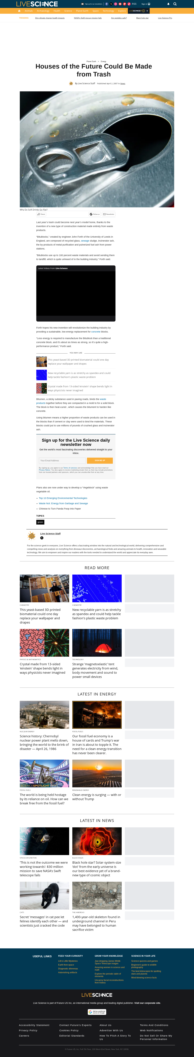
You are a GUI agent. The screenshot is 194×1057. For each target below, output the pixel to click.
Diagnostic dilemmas (68, 969)
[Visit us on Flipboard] (124, 4)
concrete (95, 331)
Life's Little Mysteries (68, 961)
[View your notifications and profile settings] (168, 4)
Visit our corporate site (147, 1003)
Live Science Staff (86, 83)
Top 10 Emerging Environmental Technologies (63, 498)
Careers (24, 1035)
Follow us (96, 214)
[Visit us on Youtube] (120, 4)
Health (57, 10)
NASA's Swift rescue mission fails (88, 18)
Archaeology (43, 10)
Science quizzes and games (144, 961)
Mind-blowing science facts (144, 977)
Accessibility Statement (34, 1025)
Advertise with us (111, 1030)
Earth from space (66, 965)
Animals (29, 10)
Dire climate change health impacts (50, 18)
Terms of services (70, 468)
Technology (108, 10)
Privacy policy (28, 1030)
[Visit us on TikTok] (129, 4)
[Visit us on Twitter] (111, 4)
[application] (75, 293)
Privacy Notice (44, 470)
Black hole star (142, 18)
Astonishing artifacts (67, 972)
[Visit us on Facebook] (106, 4)
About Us (106, 1025)
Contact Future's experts (75, 1025)
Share (43, 214)
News (122, 83)
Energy (103, 61)
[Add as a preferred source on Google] (97, 1012)
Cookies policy (69, 1030)
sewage (85, 240)
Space (96, 10)
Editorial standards (71, 1035)
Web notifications (151, 1030)
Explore (122, 10)
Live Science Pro (165, 18)
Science (68, 10)
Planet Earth (82, 10)
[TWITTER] (42, 538)
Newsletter (110, 214)
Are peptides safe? (119, 18)
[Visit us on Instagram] (115, 4)
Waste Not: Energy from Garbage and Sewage (63, 503)
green (40, 522)
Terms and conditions (154, 1025)
